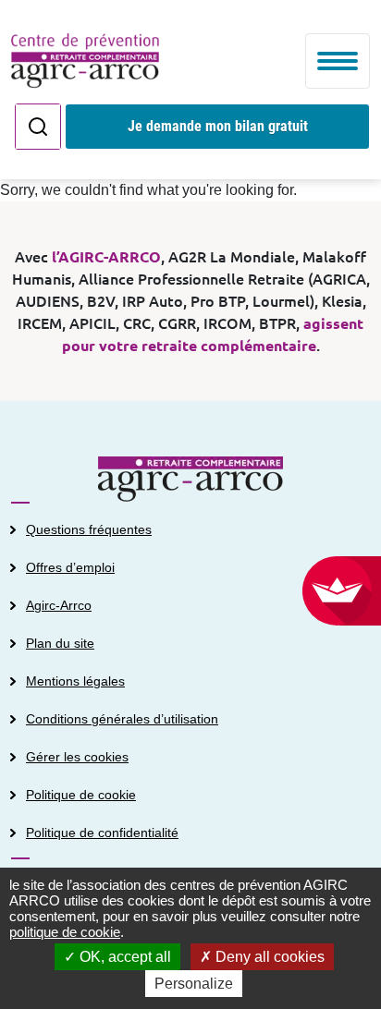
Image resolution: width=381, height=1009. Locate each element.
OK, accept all (123, 957)
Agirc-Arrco (59, 605)
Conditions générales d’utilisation (122, 718)
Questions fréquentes (89, 529)
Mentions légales (75, 681)
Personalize (193, 983)
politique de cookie (64, 932)
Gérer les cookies (77, 756)
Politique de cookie (81, 794)
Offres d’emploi (70, 567)
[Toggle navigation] (337, 61)
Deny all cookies (268, 957)
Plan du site (60, 643)
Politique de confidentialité (102, 832)
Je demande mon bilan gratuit (218, 126)
